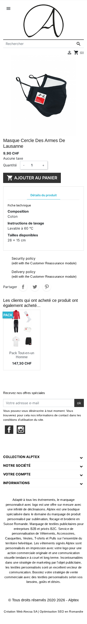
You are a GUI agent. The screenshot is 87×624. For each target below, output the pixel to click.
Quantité (10, 165)
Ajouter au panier (32, 178)
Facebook (9, 429)
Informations (16, 483)
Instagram (21, 429)
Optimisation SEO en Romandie (61, 611)
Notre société (17, 465)
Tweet (35, 287)
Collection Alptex (21, 457)
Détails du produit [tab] (43, 195)
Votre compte (17, 474)
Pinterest (46, 287)
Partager (23, 287)
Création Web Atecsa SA (20, 611)
